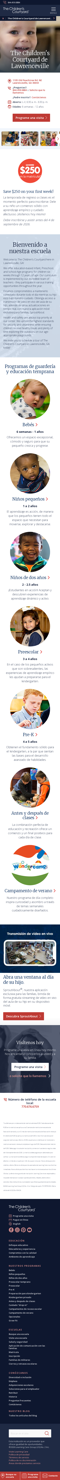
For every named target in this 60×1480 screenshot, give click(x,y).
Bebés (12, 1270)
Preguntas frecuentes (20, 1400)
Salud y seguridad (18, 1342)
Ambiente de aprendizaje (22, 1256)
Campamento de (28, 890)
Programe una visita (23, 1215)
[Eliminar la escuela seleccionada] (3, 18)
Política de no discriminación (22, 1460)
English (16, 1223)
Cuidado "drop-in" (18, 1305)
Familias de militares (19, 1360)
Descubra (22, 1016)
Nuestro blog (19, 1411)
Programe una (30, 118)
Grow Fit (13, 1320)
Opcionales (14, 1316)
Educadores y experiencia (22, 1249)
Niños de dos (28, 577)
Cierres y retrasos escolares (23, 1363)
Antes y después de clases (22, 1301)
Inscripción (14, 1356)
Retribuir (13, 1392)
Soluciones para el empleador (24, 1389)
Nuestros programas (25, 1265)
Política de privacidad (19, 1454)
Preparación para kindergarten (25, 1293)
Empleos (13, 1381)
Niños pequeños (17, 1274)
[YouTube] (29, 1229)
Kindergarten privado (20, 1297)
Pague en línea (20, 1219)
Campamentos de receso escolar (25, 1309)
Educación (17, 1240)
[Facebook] (11, 1229)
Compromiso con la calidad (22, 1253)
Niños (28, 499)
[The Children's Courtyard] (22, 1208)
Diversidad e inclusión (20, 1377)
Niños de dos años (18, 1278)
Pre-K (11, 1289)
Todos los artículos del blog (23, 1415)
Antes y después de (30, 815)
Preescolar (14, 1285)
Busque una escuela (19, 1334)
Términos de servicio (19, 1457)
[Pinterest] (23, 1229)
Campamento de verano (21, 1312)
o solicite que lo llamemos (28, 1076)
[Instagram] (17, 1229)
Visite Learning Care (18, 1451)
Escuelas (15, 1329)
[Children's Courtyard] (16, 11)
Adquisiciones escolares (21, 1385)
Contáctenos (39, 97)
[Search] (47, 1433)
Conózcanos (18, 1372)
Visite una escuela (18, 1338)
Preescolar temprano (19, 1282)
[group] (10, 138)
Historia (13, 1396)
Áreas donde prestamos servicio (24, 1463)
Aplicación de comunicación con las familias (27, 1347)
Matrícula (14, 1352)
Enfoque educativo (18, 1245)
